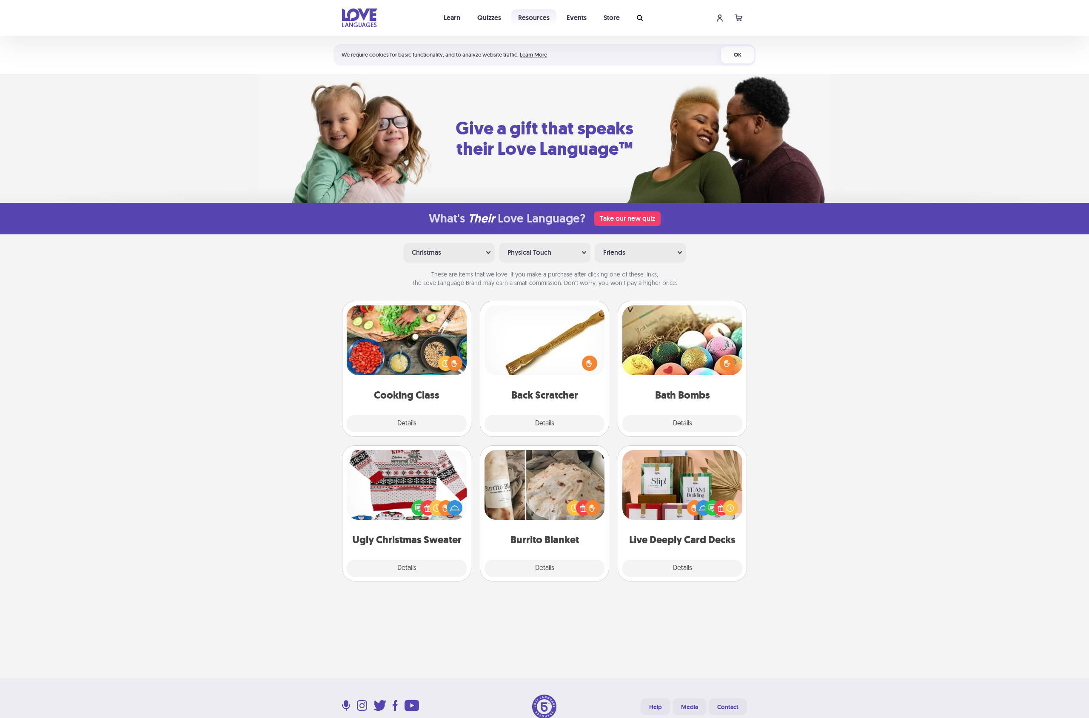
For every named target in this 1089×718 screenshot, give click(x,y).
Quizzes (489, 17)
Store (612, 17)
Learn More (533, 54)
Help (655, 707)
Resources (534, 17)
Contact (727, 707)
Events (577, 17)
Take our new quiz (627, 218)
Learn (452, 17)
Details (406, 423)
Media (689, 707)
